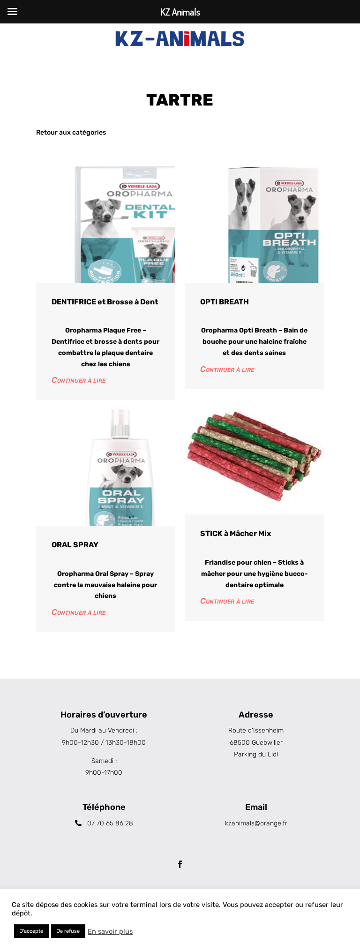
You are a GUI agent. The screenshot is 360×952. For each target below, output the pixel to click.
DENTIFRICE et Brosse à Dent (105, 301)
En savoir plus (110, 931)
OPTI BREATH (224, 301)
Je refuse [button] (68, 931)
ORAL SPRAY (75, 544)
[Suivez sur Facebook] (180, 864)
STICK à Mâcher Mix (235, 533)
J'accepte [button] (31, 931)
